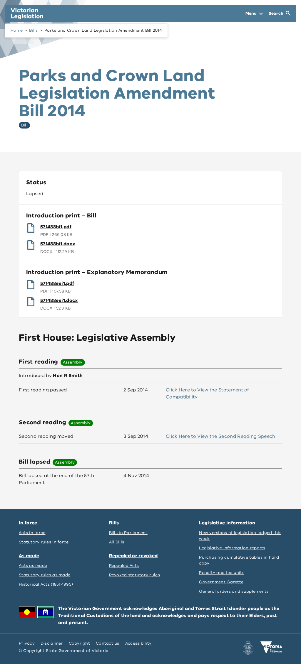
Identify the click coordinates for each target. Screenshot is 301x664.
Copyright (79, 643)
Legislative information (227, 523)
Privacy (27, 643)
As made (29, 555)
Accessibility (138, 643)
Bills (33, 30)
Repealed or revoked (133, 555)
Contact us (107, 643)
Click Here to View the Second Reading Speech (220, 436)
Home (17, 30)
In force (28, 523)
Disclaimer (52, 643)
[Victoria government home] (271, 647)
